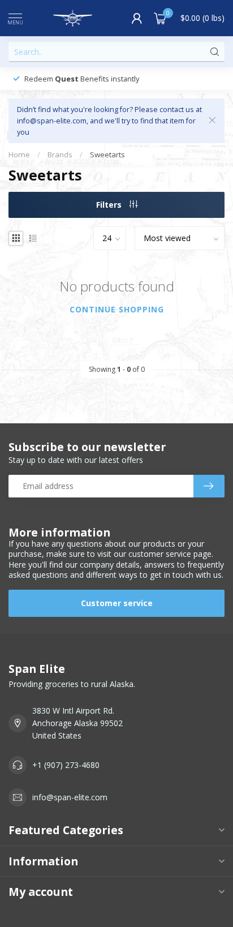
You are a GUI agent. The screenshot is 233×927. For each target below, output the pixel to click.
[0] (160, 18)
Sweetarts (107, 154)
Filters (110, 204)
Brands (60, 154)
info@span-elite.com (69, 797)
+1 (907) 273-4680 (66, 764)
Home (19, 154)
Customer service (117, 603)
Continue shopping (117, 309)
